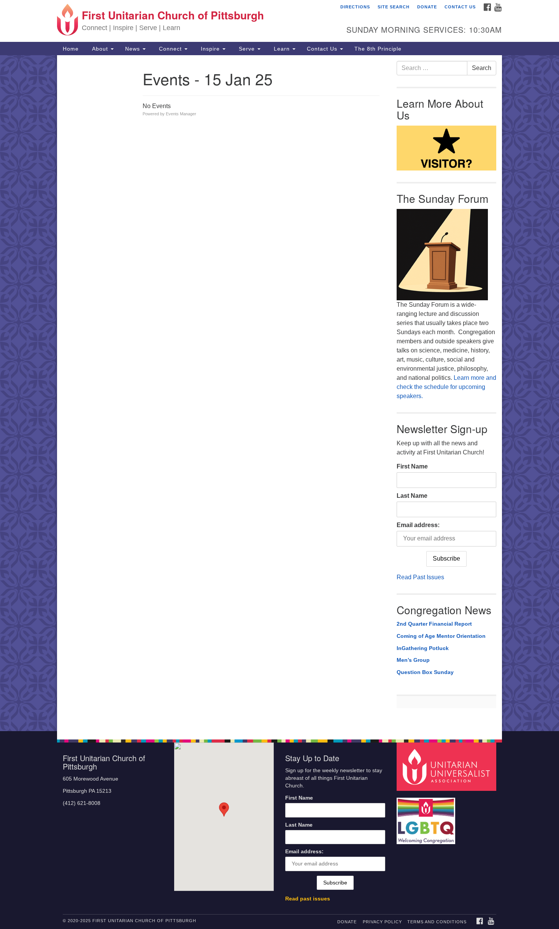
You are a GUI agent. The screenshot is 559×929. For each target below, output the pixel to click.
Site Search (394, 7)
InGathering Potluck (423, 648)
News (133, 49)
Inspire (210, 49)
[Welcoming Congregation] (427, 817)
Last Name (412, 495)
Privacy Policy (382, 921)
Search (481, 68)
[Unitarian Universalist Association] (448, 766)
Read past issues (307, 899)
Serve (247, 49)
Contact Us (460, 7)
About (100, 49)
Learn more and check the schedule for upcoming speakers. (446, 386)
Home (71, 49)
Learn (282, 49)
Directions (355, 7)
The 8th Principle (378, 49)
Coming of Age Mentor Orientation (441, 636)
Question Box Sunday (425, 672)
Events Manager (181, 114)
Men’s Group (413, 660)
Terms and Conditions (437, 921)
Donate (427, 7)
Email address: (418, 525)
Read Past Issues (420, 577)
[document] (279, 393)
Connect (170, 49)
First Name (412, 466)
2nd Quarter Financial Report (434, 624)
